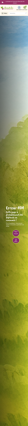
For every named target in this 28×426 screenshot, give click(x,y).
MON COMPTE (19, 9)
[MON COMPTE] (19, 7)
